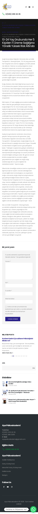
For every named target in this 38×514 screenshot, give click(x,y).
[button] (11, 356)
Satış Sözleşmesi (8, 464)
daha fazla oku (7, 353)
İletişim (4, 475)
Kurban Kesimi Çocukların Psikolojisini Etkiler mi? (17, 339)
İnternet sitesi (9, 299)
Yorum (8, 261)
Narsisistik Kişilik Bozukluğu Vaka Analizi (19, 383)
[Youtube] (29, 7)
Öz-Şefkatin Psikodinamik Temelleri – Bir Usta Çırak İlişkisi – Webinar (21, 391)
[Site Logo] (7, 7)
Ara (3, 363)
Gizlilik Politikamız (8, 460)
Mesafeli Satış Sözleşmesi (11, 467)
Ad (6, 283)
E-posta (8, 291)
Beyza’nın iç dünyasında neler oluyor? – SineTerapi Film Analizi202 (22, 400)
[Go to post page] (4, 383)
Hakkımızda (6, 471)
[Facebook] (25, 7)
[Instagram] (32, 7)
